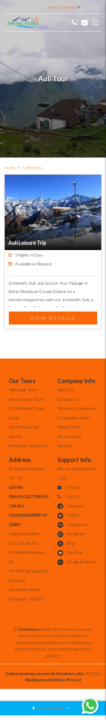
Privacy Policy (69, 436)
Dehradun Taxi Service (28, 445)
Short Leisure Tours (26, 399)
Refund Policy (69, 426)
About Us (65, 389)
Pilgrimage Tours (23, 389)
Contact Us (67, 399)
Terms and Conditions (77, 408)
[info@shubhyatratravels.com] (84, 22)
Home (9, 167)
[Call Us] (74, 22)
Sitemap (64, 445)
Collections (32, 167)
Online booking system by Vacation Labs (44, 673)
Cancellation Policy (74, 417)
